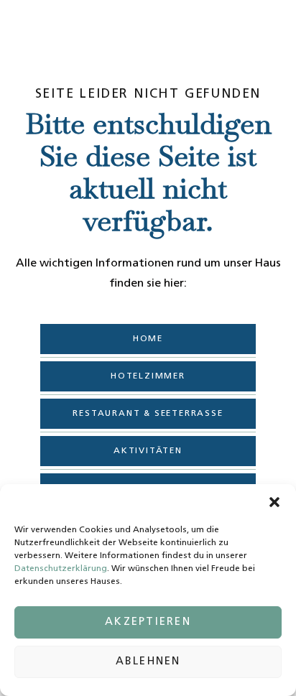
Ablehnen (148, 661)
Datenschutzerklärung (60, 569)
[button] (274, 502)
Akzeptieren (148, 622)
